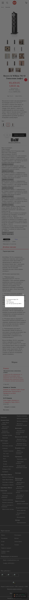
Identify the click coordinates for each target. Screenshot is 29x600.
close (23, 295)
